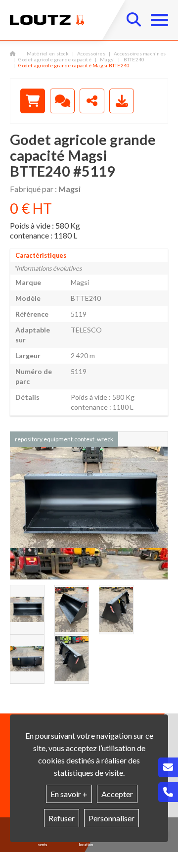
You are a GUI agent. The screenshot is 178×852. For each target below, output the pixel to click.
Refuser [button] (61, 818)
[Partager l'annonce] (92, 101)
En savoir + (69, 794)
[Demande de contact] (62, 101)
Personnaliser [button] (111, 818)
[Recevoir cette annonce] (121, 101)
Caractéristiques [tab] (40, 255)
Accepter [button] (117, 794)
